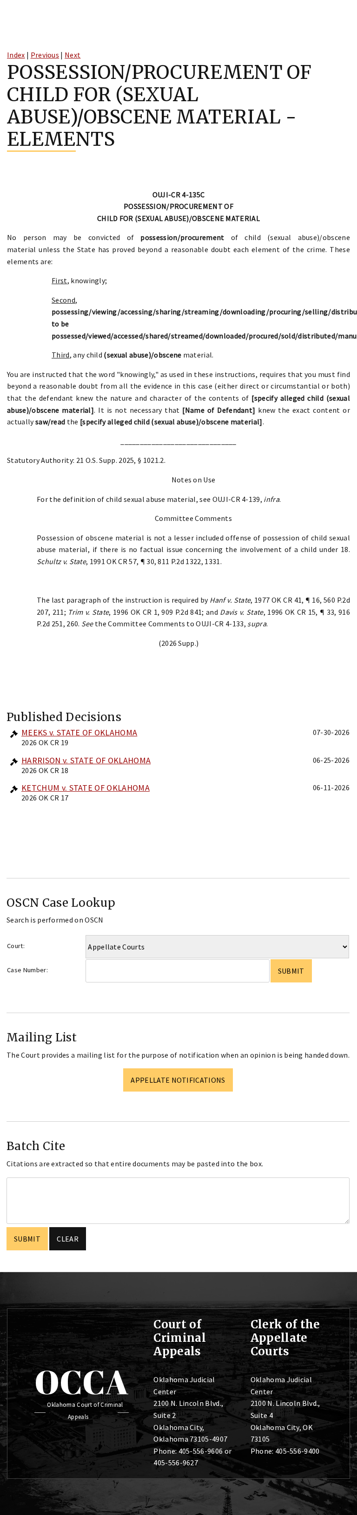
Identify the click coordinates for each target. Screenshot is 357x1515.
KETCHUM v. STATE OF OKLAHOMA (85, 787)
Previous (45, 54)
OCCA (81, 1381)
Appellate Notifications (178, 1080)
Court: (16, 946)
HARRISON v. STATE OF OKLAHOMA (86, 760)
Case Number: (27, 970)
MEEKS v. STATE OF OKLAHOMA (79, 732)
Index (16, 54)
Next (72, 54)
